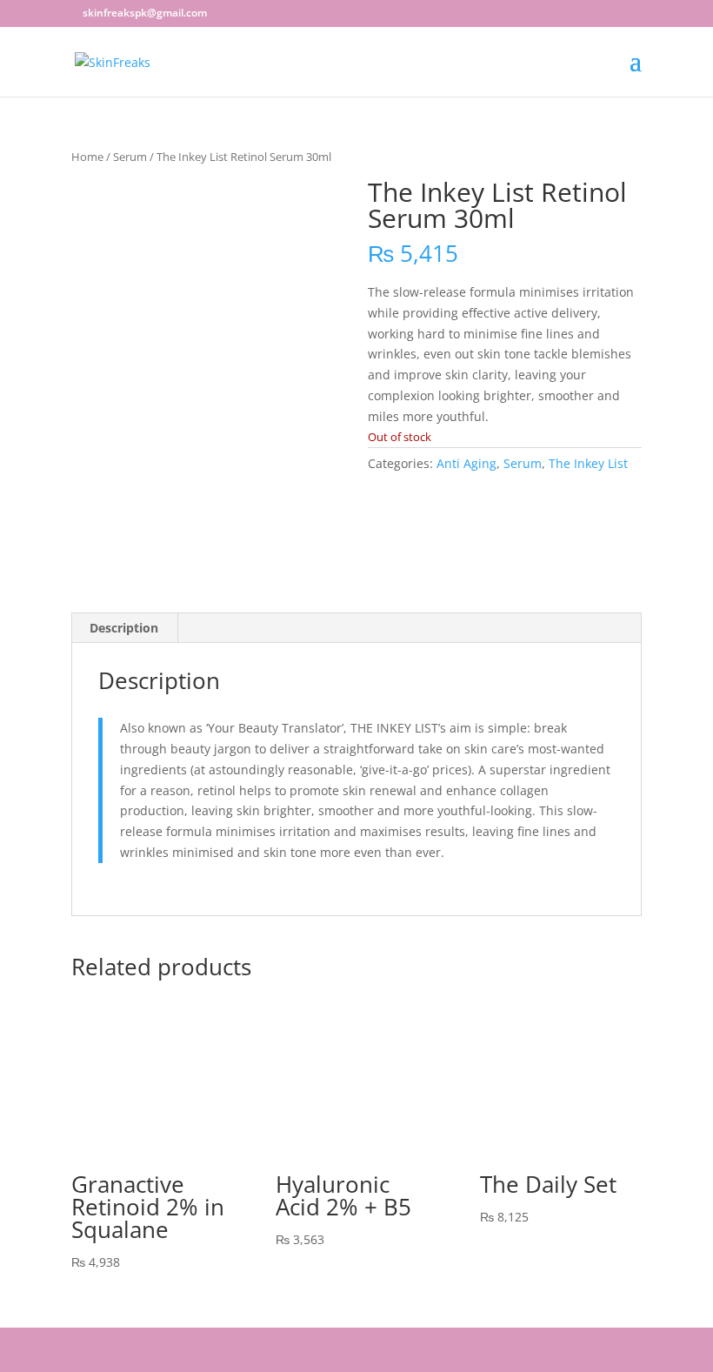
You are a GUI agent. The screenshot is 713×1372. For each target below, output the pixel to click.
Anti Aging (466, 463)
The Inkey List (588, 463)
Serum (130, 156)
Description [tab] (124, 627)
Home (87, 156)
